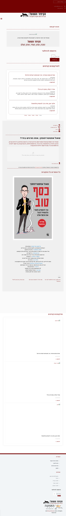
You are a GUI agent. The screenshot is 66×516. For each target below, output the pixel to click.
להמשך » (58, 359)
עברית (36, 167)
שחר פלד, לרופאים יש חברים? (35, 279)
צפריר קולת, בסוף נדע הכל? (46, 89)
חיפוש (64, 1)
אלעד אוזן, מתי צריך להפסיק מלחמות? (43, 103)
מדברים (40, 167)
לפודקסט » (52, 82)
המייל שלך (57, 56)
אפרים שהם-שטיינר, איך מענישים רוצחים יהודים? (40, 75)
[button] (1, 18)
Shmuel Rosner (50, 511)
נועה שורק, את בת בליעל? (18, 279)
